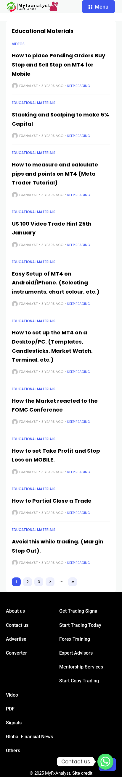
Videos (18, 44)
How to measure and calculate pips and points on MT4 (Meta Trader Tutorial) (55, 173)
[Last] (72, 581)
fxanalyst (28, 85)
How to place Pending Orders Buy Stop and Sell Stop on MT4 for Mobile (58, 64)
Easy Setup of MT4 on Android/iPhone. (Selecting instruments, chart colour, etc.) (55, 282)
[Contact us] (105, 762)
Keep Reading (78, 85)
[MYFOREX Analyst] (32, 6)
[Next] (50, 581)
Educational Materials (33, 103)
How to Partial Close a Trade (52, 500)
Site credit (82, 773)
